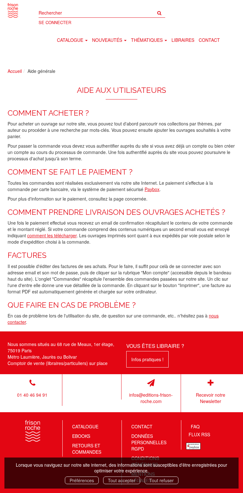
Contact (209, 40)
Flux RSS (199, 434)
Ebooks (81, 436)
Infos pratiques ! (147, 359)
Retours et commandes (86, 448)
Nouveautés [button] (107, 40)
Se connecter (55, 22)
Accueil (15, 71)
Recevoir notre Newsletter (210, 398)
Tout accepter (121, 480)
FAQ (195, 426)
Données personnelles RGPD (148, 442)
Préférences (82, 480)
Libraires (182, 40)
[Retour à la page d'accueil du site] (13, 10)
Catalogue (85, 426)
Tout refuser (161, 480)
